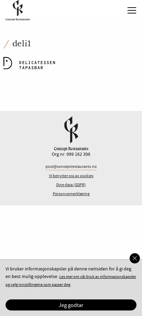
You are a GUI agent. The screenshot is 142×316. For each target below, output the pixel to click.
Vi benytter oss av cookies (71, 176)
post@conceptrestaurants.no (71, 166)
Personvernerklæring (71, 194)
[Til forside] (15, 9)
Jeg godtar (71, 305)
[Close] (134, 258)
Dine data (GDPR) (71, 185)
